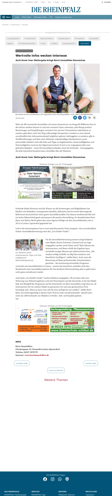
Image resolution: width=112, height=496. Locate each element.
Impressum (90, 495)
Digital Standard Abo (63, 17)
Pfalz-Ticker (26, 17)
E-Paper (56, 2)
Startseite (5, 25)
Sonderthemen (15, 25)
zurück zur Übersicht (56, 370)
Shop (49, 2)
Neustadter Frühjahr (24, 51)
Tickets (43, 2)
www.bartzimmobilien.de (37, 355)
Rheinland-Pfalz (40, 17)
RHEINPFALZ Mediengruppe (15, 495)
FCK (50, 17)
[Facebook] (45, 478)
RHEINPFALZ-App (38, 495)
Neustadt (25, 25)
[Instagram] (52, 478)
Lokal (17, 17)
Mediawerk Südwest (67, 495)
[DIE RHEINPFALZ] (56, 12)
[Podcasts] (67, 478)
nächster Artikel (91, 363)
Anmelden (107, 2)
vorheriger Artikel (22, 363)
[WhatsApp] (60, 478)
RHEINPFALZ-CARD (31, 2)
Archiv (64, 2)
